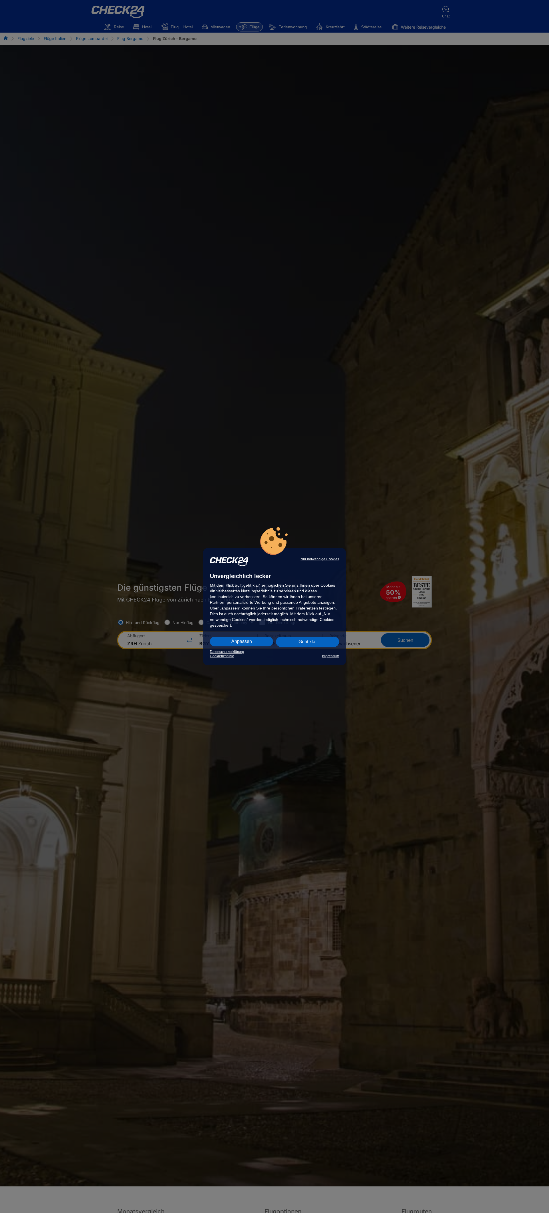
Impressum (330, 656)
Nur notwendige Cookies (320, 559)
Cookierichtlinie (222, 656)
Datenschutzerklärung (227, 652)
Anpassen (241, 641)
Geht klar (308, 641)
